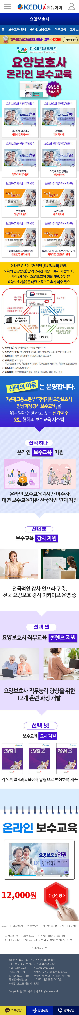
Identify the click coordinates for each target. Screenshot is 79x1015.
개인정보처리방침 (53, 925)
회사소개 (18, 925)
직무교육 (60, 29)
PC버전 (73, 925)
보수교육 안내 (17, 29)
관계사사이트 (39, 947)
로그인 (5, 925)
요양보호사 (39, 19)
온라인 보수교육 (40, 29)
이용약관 (32, 925)
